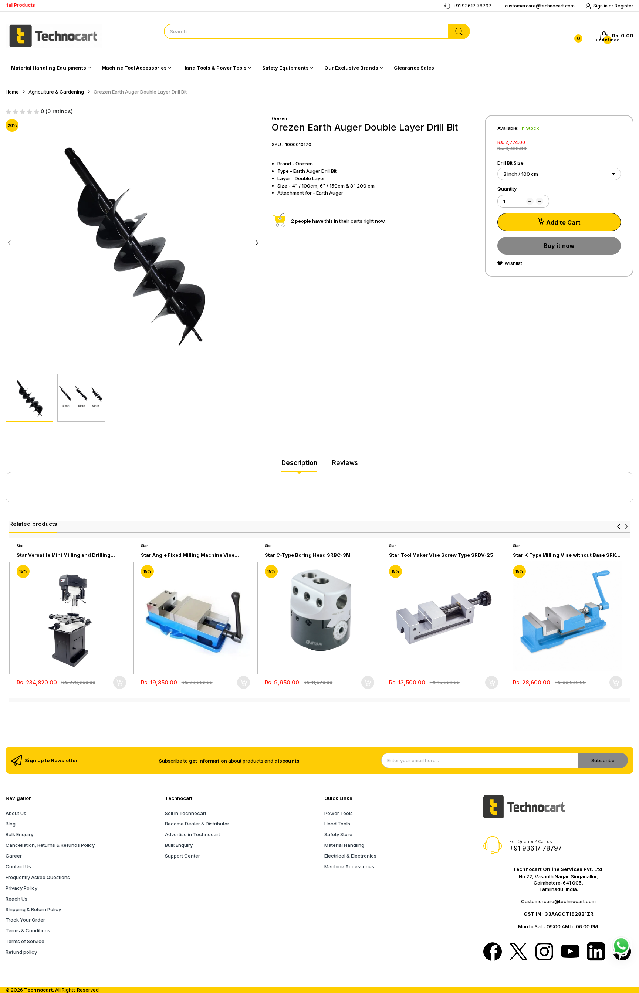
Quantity (507, 189)
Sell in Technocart (185, 813)
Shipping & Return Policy (33, 909)
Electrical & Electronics (350, 856)
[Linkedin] (596, 952)
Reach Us (16, 899)
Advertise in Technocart (192, 834)
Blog (11, 824)
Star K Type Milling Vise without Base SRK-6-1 (565, 555)
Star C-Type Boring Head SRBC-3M (308, 555)
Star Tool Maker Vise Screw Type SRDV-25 (441, 555)
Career (14, 856)
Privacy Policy (21, 888)
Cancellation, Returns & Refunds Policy (50, 845)
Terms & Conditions (28, 930)
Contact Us (18, 866)
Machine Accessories (349, 866)
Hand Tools (337, 824)
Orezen (279, 118)
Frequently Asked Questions (38, 877)
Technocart (38, 990)
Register (624, 6)
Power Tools (338, 813)
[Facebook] (492, 952)
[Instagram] (544, 952)
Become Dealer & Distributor (197, 824)
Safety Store (338, 834)
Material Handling (344, 845)
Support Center (182, 856)
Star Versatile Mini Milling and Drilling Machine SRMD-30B (64, 555)
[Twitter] (518, 952)
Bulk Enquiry (19, 834)
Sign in (601, 6)
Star (20, 545)
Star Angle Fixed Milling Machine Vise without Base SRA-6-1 (187, 555)
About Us (16, 813)
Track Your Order (25, 920)
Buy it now (559, 245)
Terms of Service (25, 941)
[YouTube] (570, 952)
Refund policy (21, 952)
